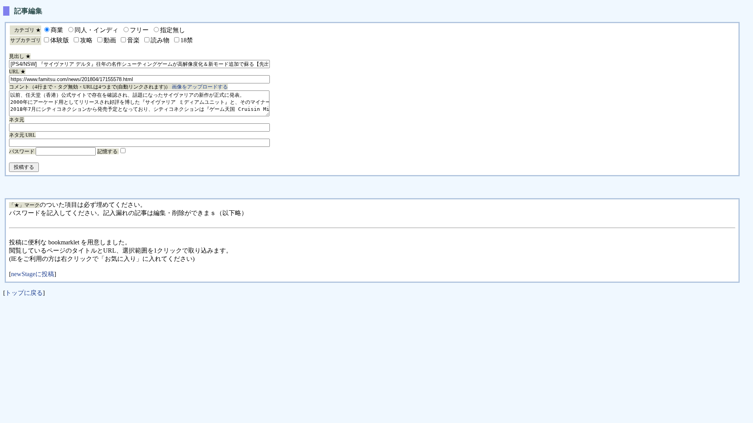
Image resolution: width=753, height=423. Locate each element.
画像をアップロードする (200, 87)
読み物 (160, 40)
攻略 (86, 40)
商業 (57, 30)
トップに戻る (24, 292)
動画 (110, 40)
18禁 (186, 40)
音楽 (133, 40)
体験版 (59, 40)
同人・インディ (96, 30)
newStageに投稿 (32, 274)
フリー (139, 30)
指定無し (172, 30)
